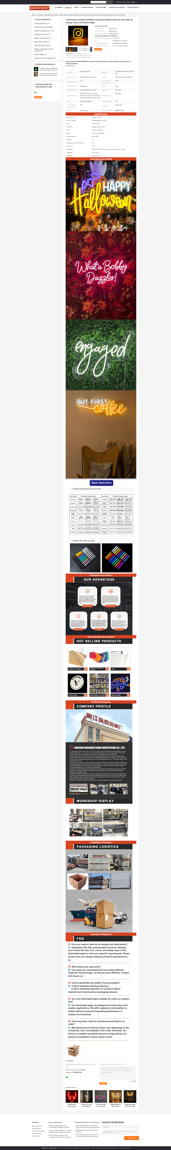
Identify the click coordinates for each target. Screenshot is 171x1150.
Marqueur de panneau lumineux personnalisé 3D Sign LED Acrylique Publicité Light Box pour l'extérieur (59, 1127)
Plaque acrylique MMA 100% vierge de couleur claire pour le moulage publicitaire (88, 1126)
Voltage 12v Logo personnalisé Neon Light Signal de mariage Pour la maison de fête (86, 1105)
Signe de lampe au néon (51, 15)
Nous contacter (133, 7)
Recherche (109, 2)
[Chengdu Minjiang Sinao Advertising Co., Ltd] (39, 8)
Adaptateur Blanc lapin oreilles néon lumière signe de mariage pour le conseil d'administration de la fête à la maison (115, 1105)
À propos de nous (87, 7)
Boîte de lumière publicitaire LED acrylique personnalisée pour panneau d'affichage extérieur (60, 1136)
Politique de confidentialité (48, 1148)
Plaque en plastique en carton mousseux (87, 1122)
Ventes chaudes (39, 54)
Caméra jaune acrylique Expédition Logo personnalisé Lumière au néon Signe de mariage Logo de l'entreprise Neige (79, 55)
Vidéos (76, 7)
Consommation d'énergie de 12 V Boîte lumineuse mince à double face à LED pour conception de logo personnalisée (60, 1132)
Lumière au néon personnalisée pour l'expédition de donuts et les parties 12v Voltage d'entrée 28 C (101, 1105)
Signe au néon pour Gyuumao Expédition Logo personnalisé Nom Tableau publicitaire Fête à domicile (72, 1105)
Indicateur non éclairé (41, 34)
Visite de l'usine (101, 7)
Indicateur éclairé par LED (42, 31)
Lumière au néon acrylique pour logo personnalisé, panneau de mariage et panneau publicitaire (49, 70)
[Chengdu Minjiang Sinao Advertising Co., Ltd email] (36, 92)
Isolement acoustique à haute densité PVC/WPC (87, 1131)
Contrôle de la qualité (117, 7)
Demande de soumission (123, 2)
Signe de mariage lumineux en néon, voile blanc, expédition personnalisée (130, 1105)
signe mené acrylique (40, 42)
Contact (98, 49)
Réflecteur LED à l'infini (41, 45)
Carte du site (36, 1136)
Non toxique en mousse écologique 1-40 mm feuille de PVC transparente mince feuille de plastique (87, 1136)
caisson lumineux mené (41, 38)
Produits (68, 7)
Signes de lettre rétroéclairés (43, 58)
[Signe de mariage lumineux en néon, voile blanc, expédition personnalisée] (130, 1096)
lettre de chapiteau (40, 23)
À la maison (59, 7)
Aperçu (34, 15)
